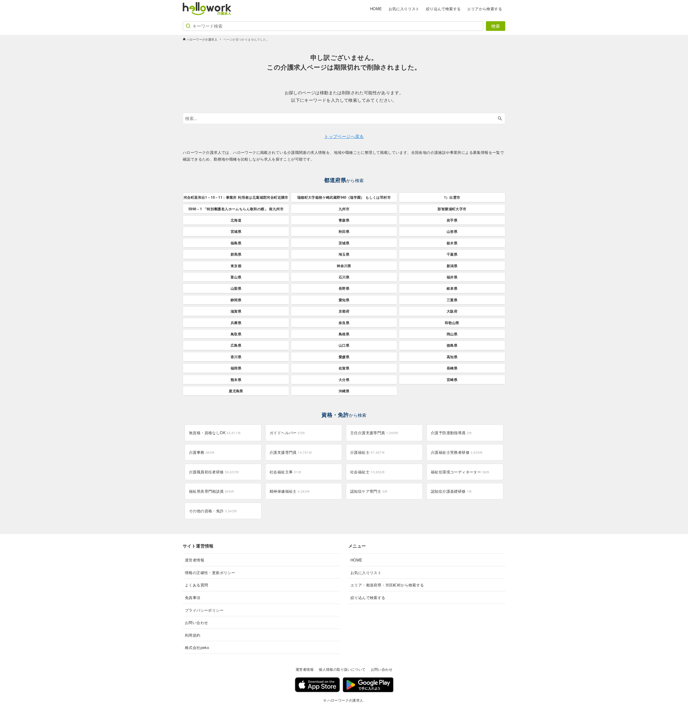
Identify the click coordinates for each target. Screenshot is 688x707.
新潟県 (452, 265)
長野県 (344, 288)
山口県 (344, 345)
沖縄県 (344, 390)
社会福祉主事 (285, 471)
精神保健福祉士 (290, 491)
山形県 (452, 231)
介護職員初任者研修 (214, 471)
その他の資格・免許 (213, 510)
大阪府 (452, 311)
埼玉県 (344, 254)
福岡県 (236, 368)
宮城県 (236, 231)
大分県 (344, 379)
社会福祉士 (367, 471)
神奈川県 (344, 265)
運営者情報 (194, 560)
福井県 (452, 277)
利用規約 (192, 635)
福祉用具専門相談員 (211, 491)
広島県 (236, 345)
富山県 (236, 277)
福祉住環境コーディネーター (460, 471)
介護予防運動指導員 (451, 432)
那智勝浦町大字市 (452, 208)
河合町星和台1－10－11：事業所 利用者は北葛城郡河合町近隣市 (236, 197)
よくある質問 (196, 585)
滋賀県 (236, 311)
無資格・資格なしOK (215, 432)
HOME (356, 560)
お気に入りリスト (365, 572)
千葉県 (452, 254)
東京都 (236, 265)
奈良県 (344, 322)
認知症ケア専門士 (369, 491)
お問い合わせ (196, 622)
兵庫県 (236, 322)
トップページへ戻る (344, 136)
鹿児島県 (236, 390)
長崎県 (452, 368)
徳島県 (452, 345)
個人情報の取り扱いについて (342, 669)
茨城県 (344, 242)
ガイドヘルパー (287, 432)
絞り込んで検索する (367, 597)
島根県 (344, 333)
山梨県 (236, 288)
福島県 (236, 242)
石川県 (344, 277)
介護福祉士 (367, 452)
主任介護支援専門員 (374, 432)
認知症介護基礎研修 (451, 491)
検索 (495, 26)
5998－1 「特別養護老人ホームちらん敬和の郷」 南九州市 (236, 208)
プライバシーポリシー (204, 610)
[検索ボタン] (499, 118)
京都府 (344, 311)
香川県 (236, 356)
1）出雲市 (452, 197)
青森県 (344, 220)
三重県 (452, 299)
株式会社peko (197, 647)
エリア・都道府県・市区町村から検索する (387, 585)
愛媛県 (344, 356)
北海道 (236, 220)
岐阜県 (452, 288)
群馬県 (236, 254)
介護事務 (202, 452)
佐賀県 (344, 368)
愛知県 (344, 299)
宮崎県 (452, 379)
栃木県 (452, 242)
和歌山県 (452, 322)
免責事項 (192, 597)
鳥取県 (236, 333)
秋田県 (344, 231)
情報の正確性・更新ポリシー (210, 572)
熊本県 (236, 379)
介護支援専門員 (291, 452)
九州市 (344, 208)
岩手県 (452, 220)
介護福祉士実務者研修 (457, 452)
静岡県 (236, 299)
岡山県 (452, 333)
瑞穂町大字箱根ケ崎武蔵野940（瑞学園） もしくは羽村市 (344, 197)
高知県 (452, 356)
